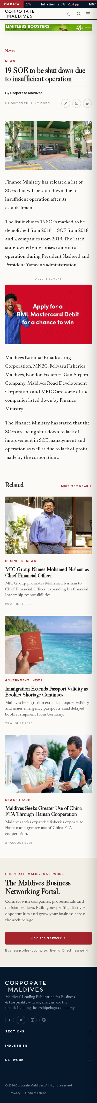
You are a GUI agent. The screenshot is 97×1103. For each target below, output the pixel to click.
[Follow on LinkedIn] (43, 1020)
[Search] (79, 14)
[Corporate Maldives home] (19, 14)
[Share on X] (65, 103)
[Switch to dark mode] (69, 14)
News (10, 51)
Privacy (15, 1092)
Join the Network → (48, 938)
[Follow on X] (21, 1020)
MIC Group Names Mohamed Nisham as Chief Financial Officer (47, 572)
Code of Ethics (35, 1092)
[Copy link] (87, 103)
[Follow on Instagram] (32, 1020)
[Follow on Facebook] (9, 1020)
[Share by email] (76, 103)
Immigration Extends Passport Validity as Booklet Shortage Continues (46, 691)
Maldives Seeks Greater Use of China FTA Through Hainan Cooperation (43, 811)
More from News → (76, 486)
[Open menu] (88, 14)
